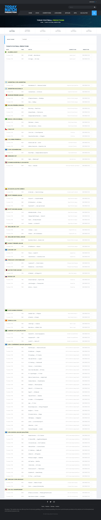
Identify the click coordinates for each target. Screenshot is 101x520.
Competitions (47, 13)
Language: (92, 1)
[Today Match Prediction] (10, 9)
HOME (30, 13)
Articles (67, 13)
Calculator (84, 13)
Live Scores (58, 13)
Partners (47, 506)
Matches (12, 31)
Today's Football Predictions (52, 22)
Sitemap (52, 506)
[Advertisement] (50, 71)
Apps (75, 13)
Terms (43, 506)
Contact (57, 506)
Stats (37, 13)
